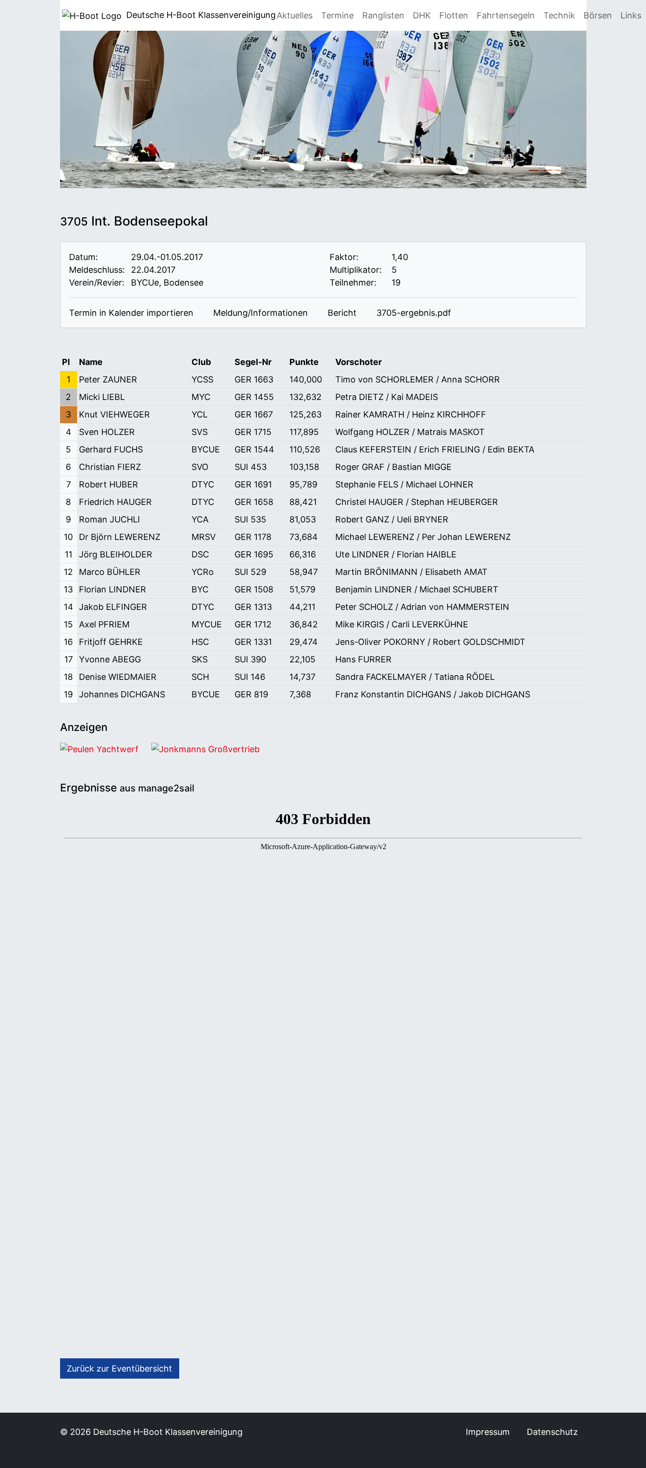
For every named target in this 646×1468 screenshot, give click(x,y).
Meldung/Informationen (259, 313)
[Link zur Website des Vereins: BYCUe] (211, 282)
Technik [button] (559, 15)
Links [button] (630, 15)
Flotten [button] (453, 15)
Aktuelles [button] (295, 15)
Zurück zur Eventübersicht (119, 1368)
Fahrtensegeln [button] (506, 15)
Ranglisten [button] (383, 15)
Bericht (341, 313)
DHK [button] (422, 15)
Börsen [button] (598, 15)
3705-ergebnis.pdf (412, 313)
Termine (337, 15)
